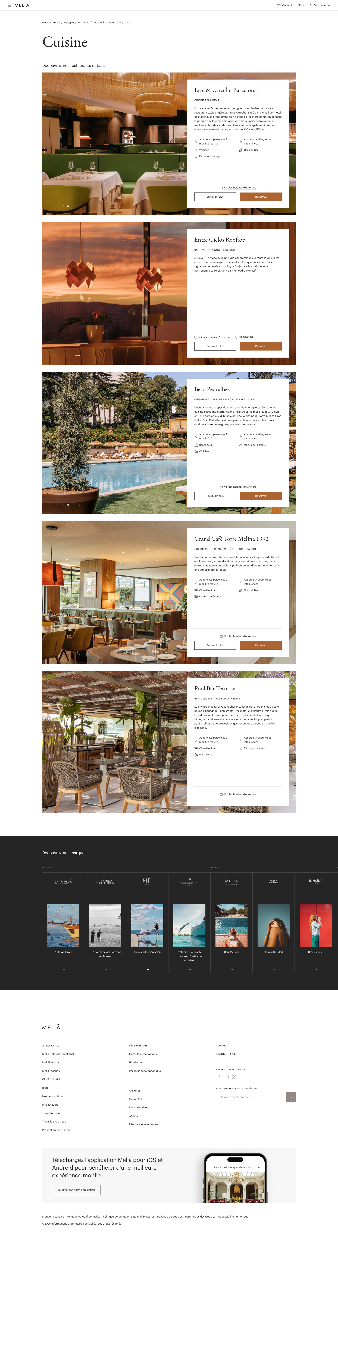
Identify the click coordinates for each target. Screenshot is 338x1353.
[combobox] (301, 5)
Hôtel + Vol (135, 1062)
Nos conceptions (52, 1096)
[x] (233, 1076)
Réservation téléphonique (145, 1071)
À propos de (50, 1045)
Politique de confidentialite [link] (83, 1216)
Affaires (134, 1090)
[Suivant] (77, 206)
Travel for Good (51, 1113)
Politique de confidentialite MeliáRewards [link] (128, 1216)
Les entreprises (138, 1107)
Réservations (138, 1045)
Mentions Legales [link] (53, 1216)
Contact (222, 1045)
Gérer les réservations (143, 1054)
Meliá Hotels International (58, 1054)
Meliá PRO (135, 1099)
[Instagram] (226, 1076)
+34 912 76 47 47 (226, 1054)
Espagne (69, 22)
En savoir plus (215, 196)
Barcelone (83, 22)
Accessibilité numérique (233, 1216)
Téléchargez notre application (76, 1189)
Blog (45, 1087)
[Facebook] (218, 1076)
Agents (133, 1116)
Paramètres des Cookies (200, 1216)
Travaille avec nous (54, 1121)
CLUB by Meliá (51, 1079)
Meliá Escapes (51, 1071)
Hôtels (56, 22)
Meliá (45, 22)
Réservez (261, 196)
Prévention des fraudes (56, 1130)
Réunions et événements (144, 1124)
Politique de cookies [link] (169, 1216)
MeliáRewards (51, 1062)
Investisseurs (50, 1104)
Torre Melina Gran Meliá (107, 22)
